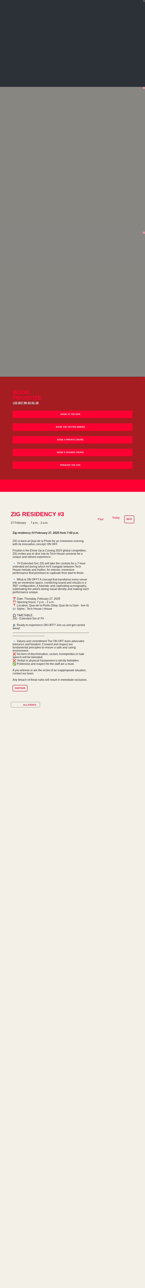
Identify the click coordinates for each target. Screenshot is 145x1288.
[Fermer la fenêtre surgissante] (144, 1)
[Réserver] (135, 485)
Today (116, 517)
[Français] (125, 486)
